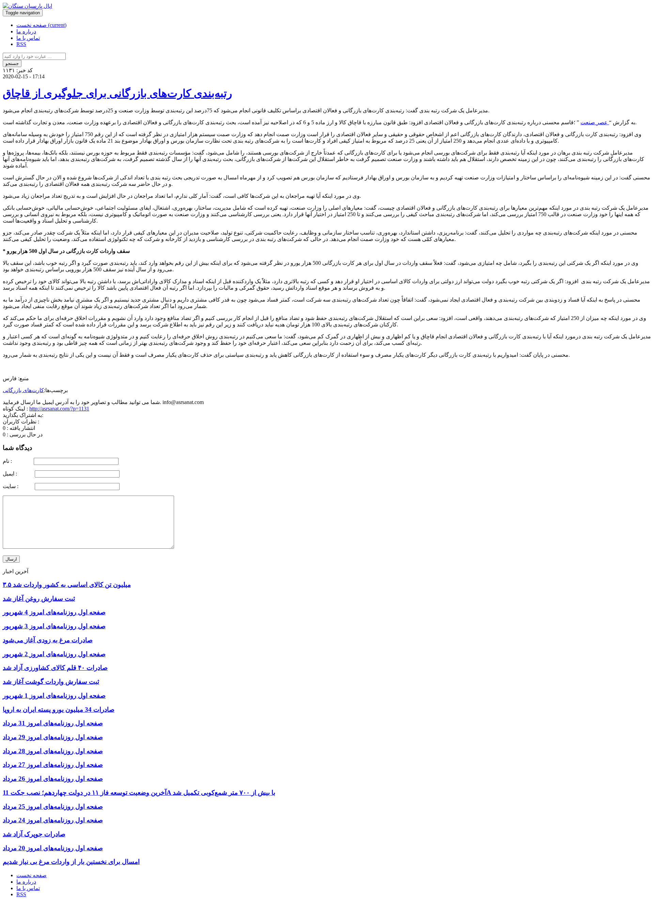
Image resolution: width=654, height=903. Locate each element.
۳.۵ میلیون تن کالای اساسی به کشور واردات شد (67, 584)
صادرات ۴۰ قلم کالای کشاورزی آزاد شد (55, 667)
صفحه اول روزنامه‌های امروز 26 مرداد (53, 778)
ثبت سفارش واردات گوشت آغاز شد (51, 681)
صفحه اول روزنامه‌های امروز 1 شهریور (54, 695)
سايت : (18, 486)
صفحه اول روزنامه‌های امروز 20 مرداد (53, 848)
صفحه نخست (41, 25)
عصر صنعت (594, 122)
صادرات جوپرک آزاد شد (34, 834)
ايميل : (18, 474)
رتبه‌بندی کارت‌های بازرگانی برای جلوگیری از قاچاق (117, 93)
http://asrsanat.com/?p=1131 (59, 409)
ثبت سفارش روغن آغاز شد (39, 598)
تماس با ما (28, 38)
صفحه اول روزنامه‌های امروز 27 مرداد (53, 764)
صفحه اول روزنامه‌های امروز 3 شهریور (54, 626)
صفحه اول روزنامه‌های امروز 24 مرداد (53, 820)
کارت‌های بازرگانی (23, 390)
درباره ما (26, 31)
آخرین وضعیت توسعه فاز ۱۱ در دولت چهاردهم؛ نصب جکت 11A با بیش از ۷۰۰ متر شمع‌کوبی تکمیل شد (139, 792)
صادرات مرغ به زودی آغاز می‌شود (48, 640)
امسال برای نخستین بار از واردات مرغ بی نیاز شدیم (71, 861)
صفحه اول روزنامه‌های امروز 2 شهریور (54, 654)
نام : (17, 461)
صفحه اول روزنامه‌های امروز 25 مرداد (53, 806)
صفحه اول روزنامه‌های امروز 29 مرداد (53, 737)
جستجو (12, 63)
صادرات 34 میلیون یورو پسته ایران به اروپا (58, 709)
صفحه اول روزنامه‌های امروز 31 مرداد (53, 723)
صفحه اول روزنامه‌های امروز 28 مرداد (53, 751)
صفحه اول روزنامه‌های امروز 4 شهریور (54, 612)
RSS (21, 44)
